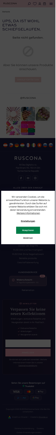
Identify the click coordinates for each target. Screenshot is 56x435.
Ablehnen (28, 237)
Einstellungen (28, 221)
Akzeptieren (28, 230)
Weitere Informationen (28, 213)
